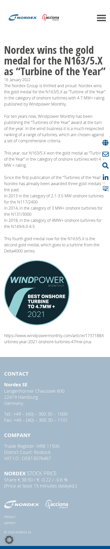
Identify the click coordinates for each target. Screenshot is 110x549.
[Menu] (101, 18)
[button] (9, 540)
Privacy (9, 517)
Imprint (10, 523)
